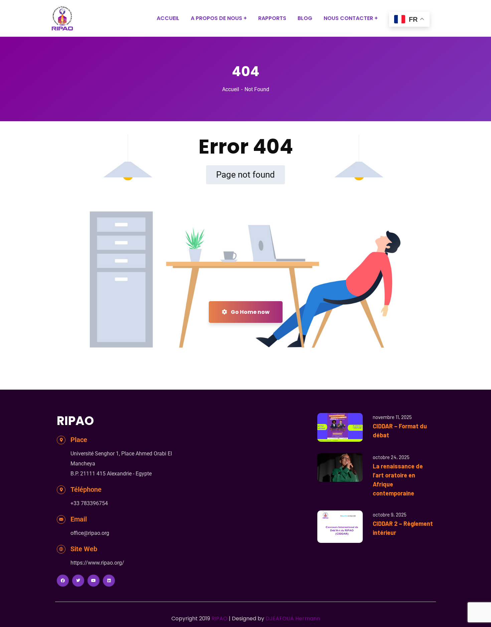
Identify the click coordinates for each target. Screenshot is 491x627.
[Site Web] (61, 549)
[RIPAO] (62, 18)
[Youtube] (94, 581)
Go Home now (250, 312)
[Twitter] (78, 581)
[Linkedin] (109, 581)
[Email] (61, 519)
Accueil (230, 89)
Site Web (83, 549)
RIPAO (219, 618)
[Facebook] (63, 581)
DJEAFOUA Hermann (293, 618)
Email (78, 519)
